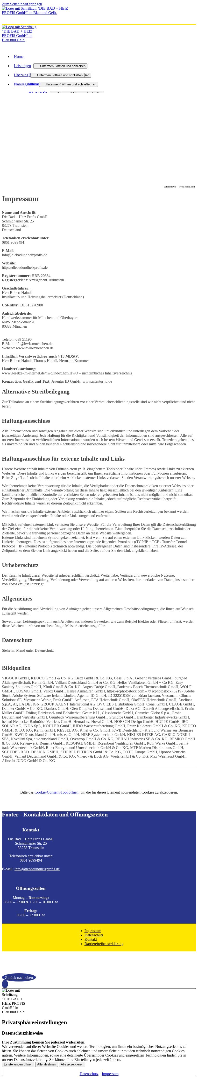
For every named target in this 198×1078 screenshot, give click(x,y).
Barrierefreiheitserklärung (104, 944)
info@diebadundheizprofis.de (37, 869)
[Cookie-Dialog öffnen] (5, 984)
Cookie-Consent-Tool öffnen (56, 792)
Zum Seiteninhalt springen (22, 4)
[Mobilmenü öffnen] (3, 23)
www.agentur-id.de (97, 381)
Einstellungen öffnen (18, 1064)
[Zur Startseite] (38, 13)
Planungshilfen (25, 84)
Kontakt (91, 939)
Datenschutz (44, 650)
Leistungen (22, 66)
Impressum (93, 931)
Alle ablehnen (46, 1064)
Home (18, 57)
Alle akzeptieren (72, 1064)
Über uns (21, 75)
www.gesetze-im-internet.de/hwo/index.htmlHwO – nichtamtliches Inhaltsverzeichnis (67, 373)
